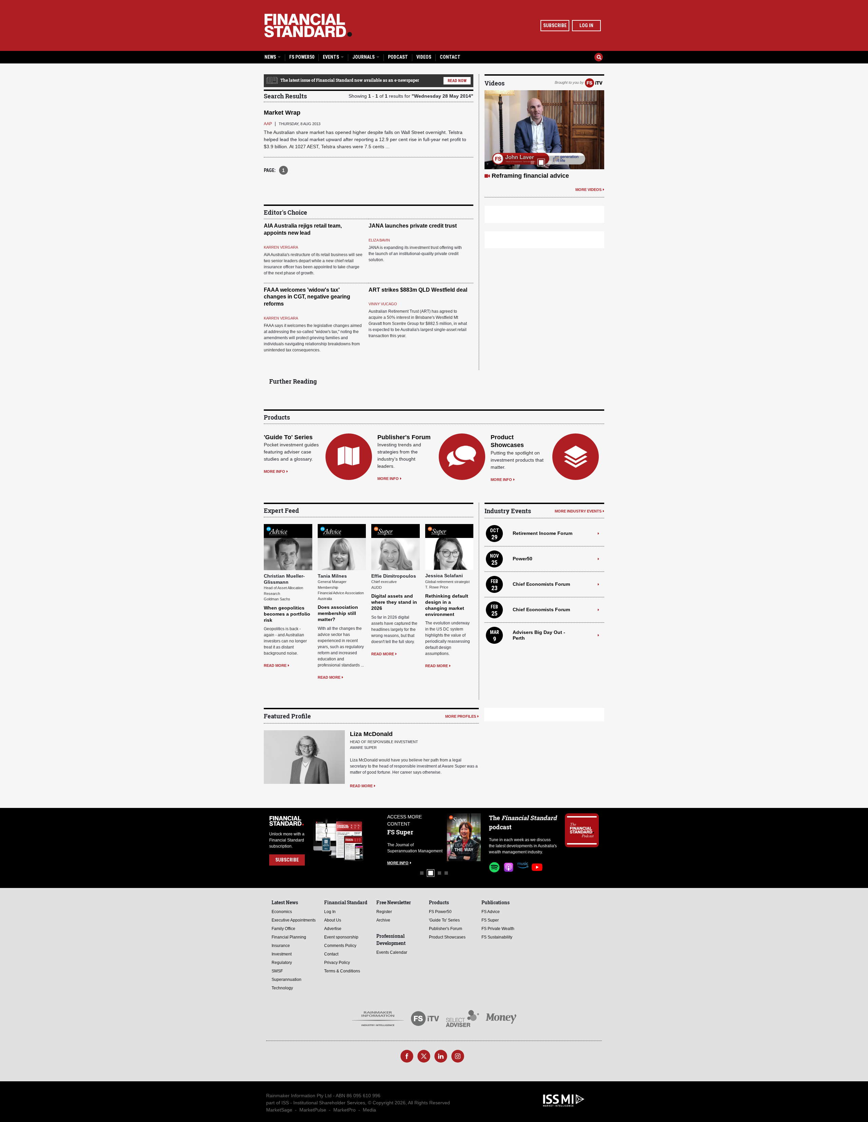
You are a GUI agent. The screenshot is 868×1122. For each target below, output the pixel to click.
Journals (364, 57)
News (270, 57)
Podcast (398, 57)
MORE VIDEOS (588, 190)
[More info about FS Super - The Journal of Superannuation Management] (464, 837)
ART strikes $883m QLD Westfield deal (418, 290)
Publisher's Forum (404, 437)
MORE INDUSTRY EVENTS (578, 511)
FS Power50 (301, 57)
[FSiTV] (594, 82)
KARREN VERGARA (281, 247)
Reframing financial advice (530, 175)
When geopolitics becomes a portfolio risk (287, 614)
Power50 (522, 558)
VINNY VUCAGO (383, 304)
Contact (450, 57)
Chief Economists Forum (541, 584)
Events (331, 57)
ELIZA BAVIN (379, 240)
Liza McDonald (371, 734)
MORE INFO (274, 471)
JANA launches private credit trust (413, 226)
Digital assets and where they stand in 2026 (394, 602)
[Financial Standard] (308, 25)
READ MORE (275, 665)
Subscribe (555, 25)
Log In (586, 25)
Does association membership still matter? (338, 613)
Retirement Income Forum (542, 533)
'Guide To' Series (288, 437)
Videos (423, 57)
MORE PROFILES (460, 716)
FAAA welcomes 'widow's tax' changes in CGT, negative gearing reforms (307, 297)
